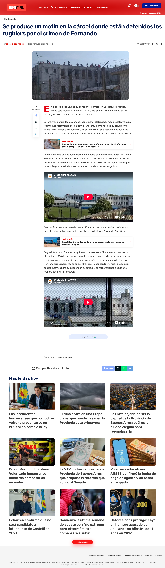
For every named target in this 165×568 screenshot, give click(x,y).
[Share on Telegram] (130, 368)
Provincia (12, 19)
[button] (129, 6)
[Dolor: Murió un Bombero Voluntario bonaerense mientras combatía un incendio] (32, 452)
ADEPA (126, 562)
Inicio (5, 19)
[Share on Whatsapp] (160, 44)
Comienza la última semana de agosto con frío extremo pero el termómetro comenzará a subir (82, 526)
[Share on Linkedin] (36, 134)
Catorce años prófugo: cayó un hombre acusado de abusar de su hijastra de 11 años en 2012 (133, 526)
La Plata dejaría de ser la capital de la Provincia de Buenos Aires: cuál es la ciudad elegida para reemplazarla (130, 422)
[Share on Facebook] (152, 44)
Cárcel (61, 357)
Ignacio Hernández (15, 44)
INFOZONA (31, 562)
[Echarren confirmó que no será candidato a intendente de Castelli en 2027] (32, 502)
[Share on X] (156, 44)
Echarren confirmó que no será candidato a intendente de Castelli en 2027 (30, 526)
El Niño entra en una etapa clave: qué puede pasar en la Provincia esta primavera (82, 418)
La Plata (68, 357)
